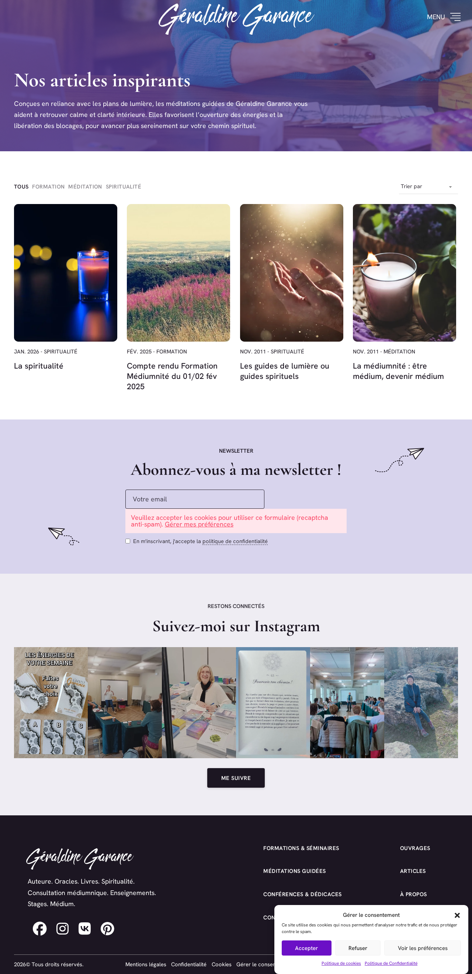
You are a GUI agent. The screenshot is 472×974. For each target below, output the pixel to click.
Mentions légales (145, 964)
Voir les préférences (423, 947)
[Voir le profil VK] (85, 928)
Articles (413, 870)
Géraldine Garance (236, 17)
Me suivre (236, 777)
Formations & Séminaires (301, 848)
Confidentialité (188, 964)
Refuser (357, 947)
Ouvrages (415, 848)
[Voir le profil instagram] (63, 928)
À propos (413, 894)
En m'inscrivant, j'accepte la (200, 541)
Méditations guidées (294, 870)
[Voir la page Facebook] (40, 928)
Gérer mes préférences (199, 524)
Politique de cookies (341, 964)
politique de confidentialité (235, 541)
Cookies (222, 964)
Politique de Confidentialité (391, 964)
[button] (457, 915)
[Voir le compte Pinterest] (107, 928)
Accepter (306, 947)
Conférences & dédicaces (302, 894)
